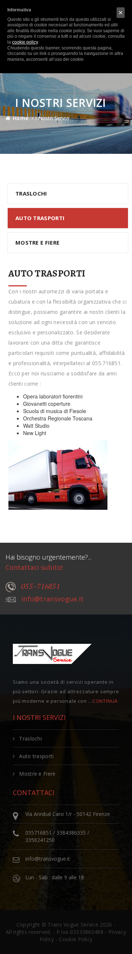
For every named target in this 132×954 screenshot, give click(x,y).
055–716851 (40, 586)
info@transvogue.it (52, 598)
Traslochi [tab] (31, 193)
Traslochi (30, 738)
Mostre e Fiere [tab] (37, 242)
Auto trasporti (36, 756)
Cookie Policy (75, 939)
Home (20, 118)
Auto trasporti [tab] (40, 218)
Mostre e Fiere (37, 773)
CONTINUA (105, 701)
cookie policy (25, 42)
